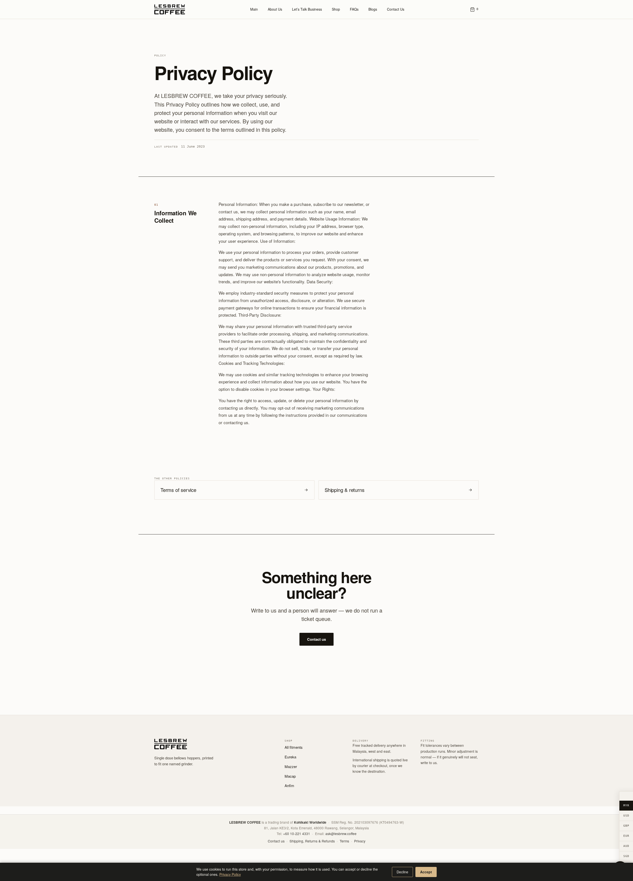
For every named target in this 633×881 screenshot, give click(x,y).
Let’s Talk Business (307, 9)
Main (254, 9)
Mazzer (291, 766)
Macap (290, 776)
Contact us (316, 639)
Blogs (372, 9)
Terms (344, 840)
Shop (336, 9)
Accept (426, 871)
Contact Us (395, 9)
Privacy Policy (230, 874)
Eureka (290, 756)
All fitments (294, 747)
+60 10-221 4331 (296, 833)
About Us (275, 9)
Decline (402, 871)
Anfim (289, 785)
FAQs (354, 9)
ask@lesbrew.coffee (341, 833)
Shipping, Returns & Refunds (312, 840)
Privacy (359, 840)
